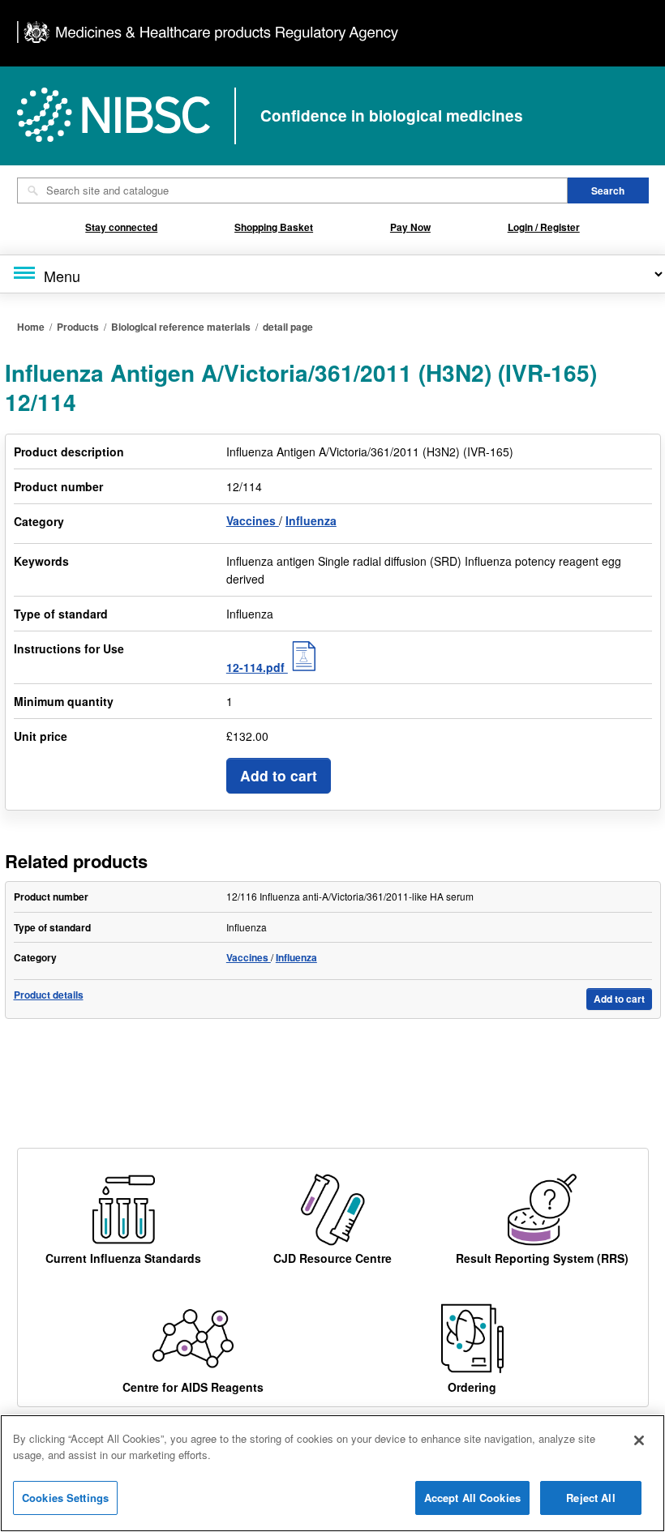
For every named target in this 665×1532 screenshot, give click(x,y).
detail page (288, 326)
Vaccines (252, 520)
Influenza (311, 520)
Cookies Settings (65, 1497)
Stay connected (121, 227)
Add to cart (278, 775)
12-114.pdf (257, 667)
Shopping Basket (273, 227)
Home (31, 326)
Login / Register (544, 227)
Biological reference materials (181, 326)
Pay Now (410, 227)
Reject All (590, 1497)
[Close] (639, 1440)
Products (78, 326)
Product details (49, 995)
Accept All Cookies (472, 1497)
